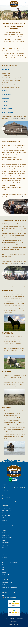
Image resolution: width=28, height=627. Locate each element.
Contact (4, 572)
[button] (25, 2)
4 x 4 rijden (5, 523)
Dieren (4, 560)
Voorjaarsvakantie (7, 537)
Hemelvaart (5, 545)
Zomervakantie (6, 550)
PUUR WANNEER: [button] (7, 94)
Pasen (4, 540)
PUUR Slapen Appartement (9, 585)
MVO (3, 567)
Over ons (4, 557)
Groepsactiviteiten (7, 508)
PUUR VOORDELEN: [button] (7, 112)
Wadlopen (5, 518)
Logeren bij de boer (7, 582)
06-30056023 (7, 498)
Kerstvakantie (5, 535)
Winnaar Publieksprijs (10, 597)
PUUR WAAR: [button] (5, 98)
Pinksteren (5, 547)
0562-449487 (7, 495)
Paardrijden (5, 513)
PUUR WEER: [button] (5, 105)
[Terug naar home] (14, 4)
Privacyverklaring (19, 618)
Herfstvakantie (6, 533)
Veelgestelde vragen (7, 575)
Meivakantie (5, 542)
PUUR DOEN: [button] (5, 101)
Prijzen (4, 570)
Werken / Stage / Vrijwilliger (9, 562)
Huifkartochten (6, 515)
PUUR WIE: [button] (5, 91)
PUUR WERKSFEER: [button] (7, 109)
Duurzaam (5, 565)
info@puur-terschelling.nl (19, 118)
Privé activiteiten (6, 510)
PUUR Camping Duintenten (9, 587)
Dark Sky (4, 520)
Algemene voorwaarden (10, 618)
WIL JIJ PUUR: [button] (5, 69)
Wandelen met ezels (7, 525)
